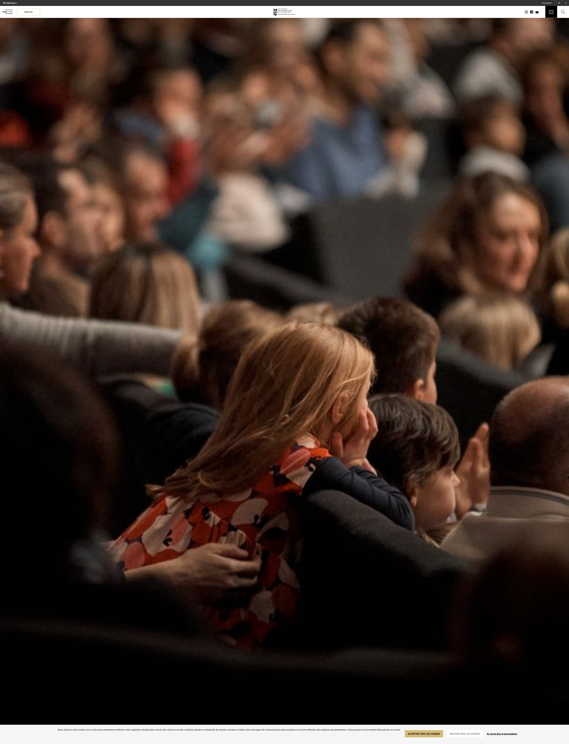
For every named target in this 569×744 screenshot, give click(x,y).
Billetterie (28, 12)
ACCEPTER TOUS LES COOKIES (424, 733)
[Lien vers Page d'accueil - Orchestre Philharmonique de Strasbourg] (284, 12)
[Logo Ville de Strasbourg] (10, 2)
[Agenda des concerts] (551, 12)
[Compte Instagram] (527, 12)
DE (559, 3)
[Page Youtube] (536, 12)
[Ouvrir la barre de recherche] (563, 12)
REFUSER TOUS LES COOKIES (465, 733)
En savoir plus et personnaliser (502, 733)
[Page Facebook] (531, 12)
